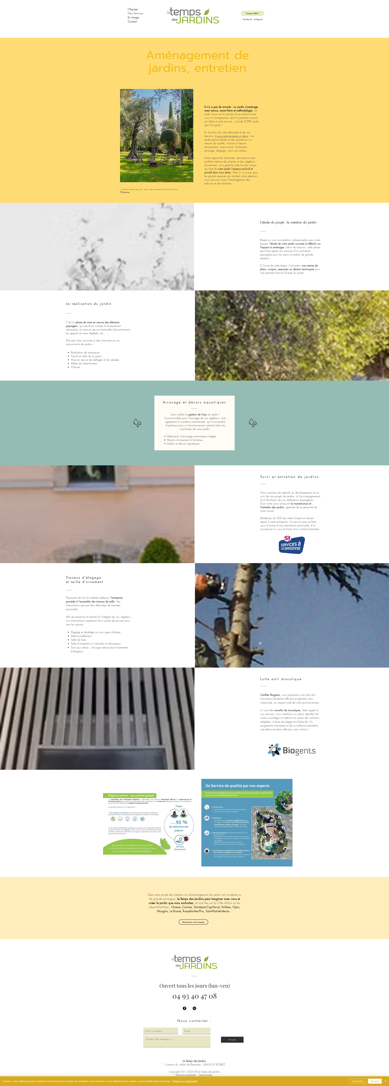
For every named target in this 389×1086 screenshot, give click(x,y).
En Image (133, 17)
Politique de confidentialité (186, 1074)
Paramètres (358, 1081)
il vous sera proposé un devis (231, 136)
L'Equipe (133, 9)
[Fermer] (385, 1081)
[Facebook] (184, 1008)
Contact (132, 21)
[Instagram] (194, 1008)
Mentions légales (206, 1074)
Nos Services (135, 13)
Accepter (375, 1081)
